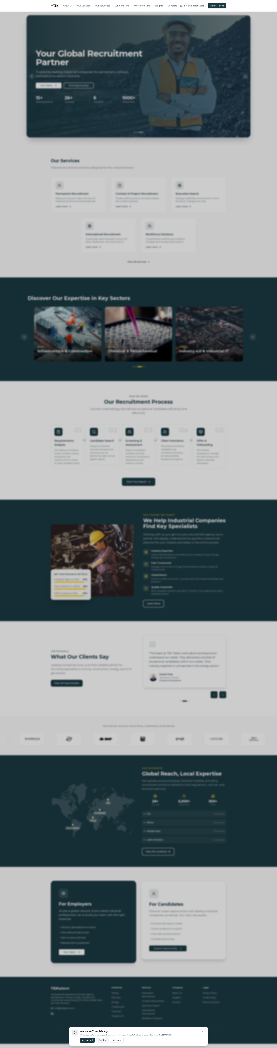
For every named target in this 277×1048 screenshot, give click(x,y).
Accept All (87, 1040)
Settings (116, 1040)
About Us (68, 5)
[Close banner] (203, 1032)
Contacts (172, 5)
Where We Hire (142, 5)
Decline (102, 1040)
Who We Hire (122, 5)
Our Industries (102, 5)
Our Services (83, 5)
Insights (159, 5)
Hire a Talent (217, 5)
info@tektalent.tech (194, 5)
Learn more (166, 1035)
